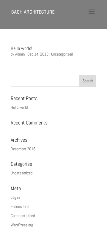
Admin (20, 54)
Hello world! (21, 48)
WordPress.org (22, 225)
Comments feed (23, 215)
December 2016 (23, 149)
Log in (15, 197)
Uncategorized (62, 54)
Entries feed (20, 206)
